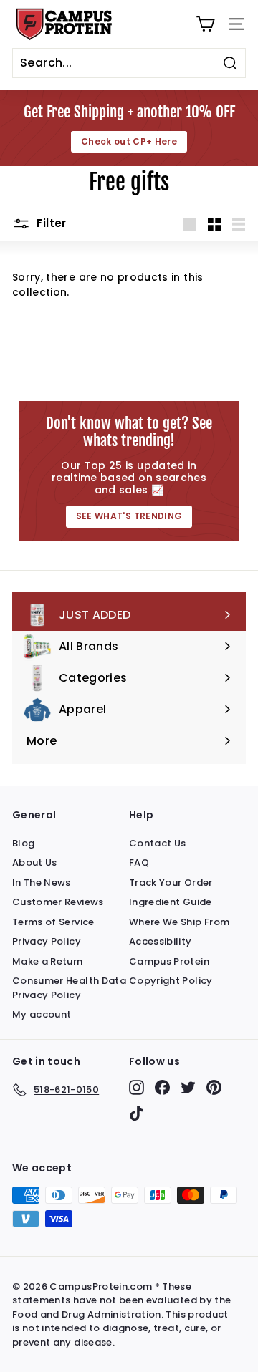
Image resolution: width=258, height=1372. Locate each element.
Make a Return (47, 961)
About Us (34, 862)
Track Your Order (171, 882)
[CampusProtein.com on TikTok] (136, 1113)
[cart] (205, 24)
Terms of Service (53, 922)
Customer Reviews (58, 902)
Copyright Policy (171, 980)
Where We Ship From (179, 922)
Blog (23, 843)
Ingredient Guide (170, 902)
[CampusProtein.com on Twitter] (188, 1087)
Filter (50, 223)
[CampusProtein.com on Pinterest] (213, 1087)
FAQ (139, 862)
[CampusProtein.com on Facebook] (162, 1087)
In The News (41, 882)
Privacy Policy (46, 941)
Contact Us (157, 843)
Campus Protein (169, 961)
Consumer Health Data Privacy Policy (69, 988)
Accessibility (160, 941)
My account (42, 1014)
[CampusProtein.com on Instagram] (136, 1087)
